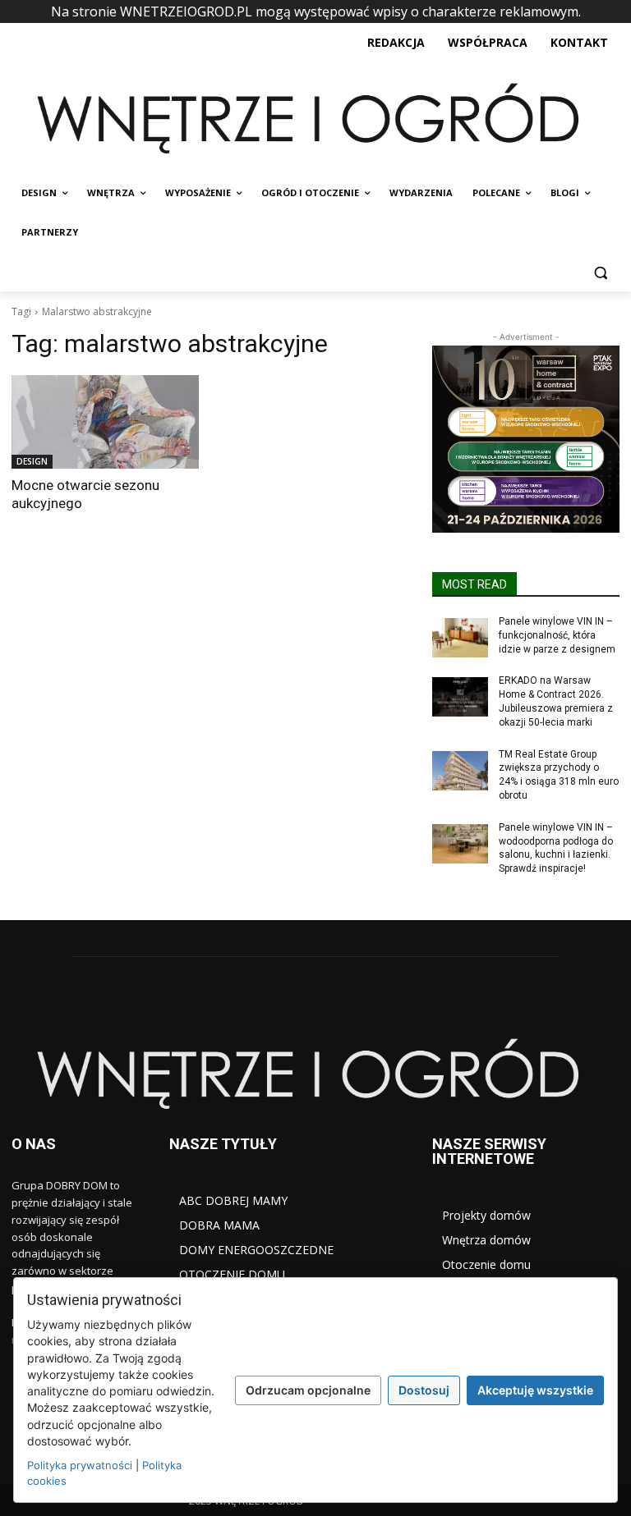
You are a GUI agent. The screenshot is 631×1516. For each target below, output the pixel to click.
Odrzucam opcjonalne (308, 1390)
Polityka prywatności (79, 1465)
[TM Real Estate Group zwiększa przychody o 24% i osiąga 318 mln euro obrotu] (460, 770)
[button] (600, 272)
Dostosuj (423, 1390)
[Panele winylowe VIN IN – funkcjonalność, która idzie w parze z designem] (460, 637)
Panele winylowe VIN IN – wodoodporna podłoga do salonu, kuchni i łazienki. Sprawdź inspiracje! (556, 848)
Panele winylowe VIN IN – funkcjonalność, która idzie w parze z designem (557, 635)
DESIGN (32, 461)
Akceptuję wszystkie (535, 1390)
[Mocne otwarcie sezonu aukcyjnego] (105, 422)
